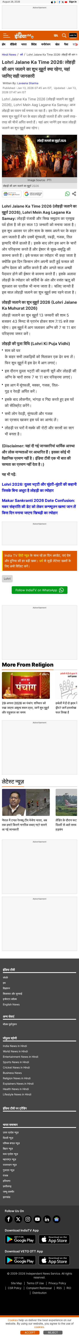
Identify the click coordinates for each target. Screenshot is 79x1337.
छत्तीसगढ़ (7, 1186)
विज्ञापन (6, 988)
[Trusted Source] (33, 194)
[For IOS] (54, 1260)
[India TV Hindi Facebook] (59, 2)
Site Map (16, 1283)
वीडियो (13, 44)
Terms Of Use (35, 1283)
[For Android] (20, 1260)
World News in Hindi (15, 1051)
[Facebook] (8, 1219)
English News (11, 1004)
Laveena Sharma (27, 83)
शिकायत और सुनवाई (12, 993)
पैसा (66, 44)
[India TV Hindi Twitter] (63, 2)
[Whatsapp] (67, 193)
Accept (30, 1332)
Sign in (73, 1)
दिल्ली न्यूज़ (8, 1137)
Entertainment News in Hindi (20, 1056)
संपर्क (5, 977)
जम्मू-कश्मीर (8, 1191)
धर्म (21, 54)
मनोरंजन (45, 44)
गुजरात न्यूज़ (8, 1170)
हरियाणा (6, 1180)
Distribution (39, 1292)
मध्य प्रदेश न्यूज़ (10, 1154)
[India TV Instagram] (28, 1219)
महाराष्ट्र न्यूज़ (9, 1159)
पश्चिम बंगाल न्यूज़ (11, 1143)
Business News (12, 1072)
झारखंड (6, 1197)
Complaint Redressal (39, 1288)
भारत (23, 44)
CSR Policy (14, 1288)
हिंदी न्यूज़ (23, 555)
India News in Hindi (15, 1046)
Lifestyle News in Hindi (17, 1094)
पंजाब (5, 1175)
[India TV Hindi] (24, 35)
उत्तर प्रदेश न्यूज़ (11, 1132)
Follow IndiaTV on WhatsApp (36, 590)
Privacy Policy (57, 1283)
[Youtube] (37, 1219)
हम (4, 982)
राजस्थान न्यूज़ (10, 1164)
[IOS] (52, 2)
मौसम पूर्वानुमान (10, 1024)
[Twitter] (18, 1219)
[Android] (55, 2)
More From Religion (27, 664)
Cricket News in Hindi (16, 1067)
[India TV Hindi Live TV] (73, 35)
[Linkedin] (47, 1219)
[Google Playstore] (20, 1239)
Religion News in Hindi (16, 1078)
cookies (39, 1327)
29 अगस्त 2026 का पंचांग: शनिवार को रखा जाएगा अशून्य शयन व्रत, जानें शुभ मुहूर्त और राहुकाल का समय (25, 707)
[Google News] (11, 194)
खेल (57, 44)
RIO (69, 1288)
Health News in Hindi (16, 1089)
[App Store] (54, 1239)
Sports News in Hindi (16, 1062)
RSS (59, 1288)
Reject (53, 1332)
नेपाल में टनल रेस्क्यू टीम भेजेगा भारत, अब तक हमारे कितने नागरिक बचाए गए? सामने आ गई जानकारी (24, 824)
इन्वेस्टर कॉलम (10, 999)
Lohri (7, 578)
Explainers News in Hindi (18, 1083)
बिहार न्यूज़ (8, 1148)
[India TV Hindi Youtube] (66, 2)
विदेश (34, 44)
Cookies (13, 1320)
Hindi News (9, 54)
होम (3, 44)
